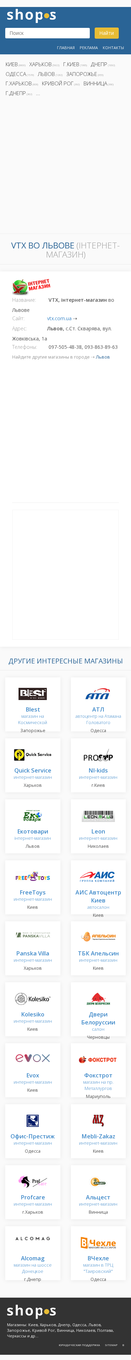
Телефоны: (24, 347)
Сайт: (18, 318)
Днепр (99, 64)
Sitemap (111, 1345)
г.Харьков (19, 83)
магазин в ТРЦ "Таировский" (98, 1265)
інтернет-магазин (32, 835)
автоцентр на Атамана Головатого (98, 716)
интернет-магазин (33, 774)
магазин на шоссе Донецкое (33, 1265)
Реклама (89, 47)
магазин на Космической (32, 716)
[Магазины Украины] (31, 15)
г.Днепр (16, 93)
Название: (24, 300)
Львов (46, 73)
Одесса (16, 73)
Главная (66, 47)
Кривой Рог (57, 83)
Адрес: (19, 328)
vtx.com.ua (59, 318)
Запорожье (81, 73)
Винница (95, 83)
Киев (12, 64)
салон (98, 1022)
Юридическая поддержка (79, 1345)
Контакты (113, 47)
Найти (106, 33)
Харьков (40, 64)
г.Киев (71, 64)
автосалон (98, 900)
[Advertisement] (65, 167)
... (38, 93)
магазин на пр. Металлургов (98, 1082)
